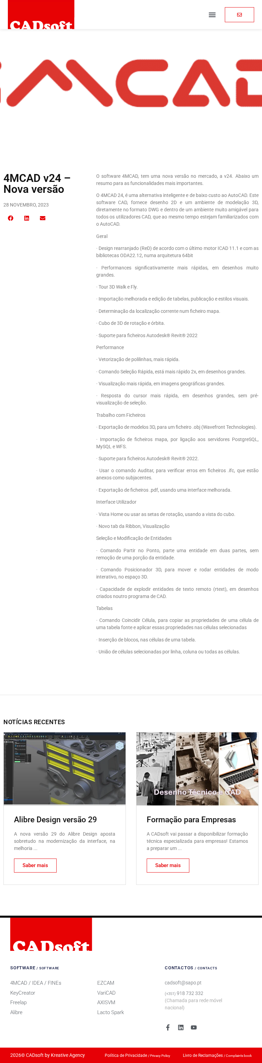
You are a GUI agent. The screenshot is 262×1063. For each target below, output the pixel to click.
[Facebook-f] (168, 1027)
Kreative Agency (68, 1055)
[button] (212, 14)
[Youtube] (194, 1027)
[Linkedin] (181, 1027)
